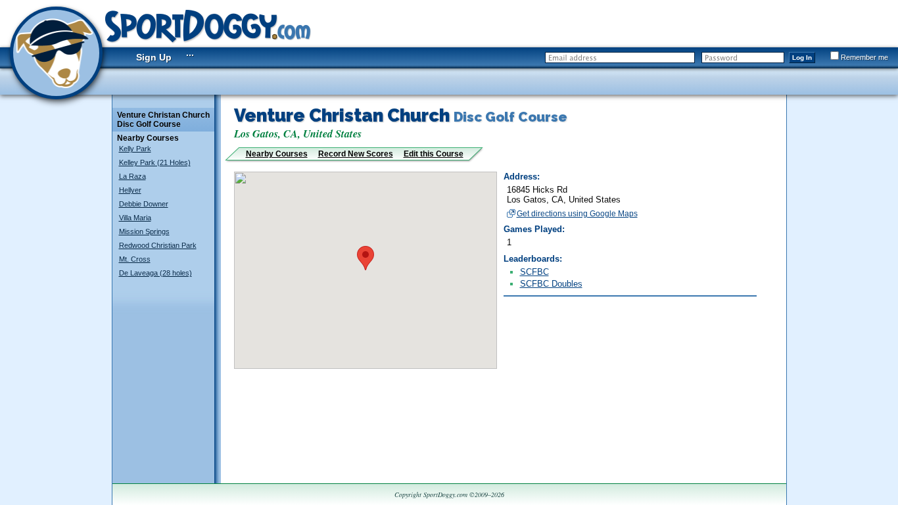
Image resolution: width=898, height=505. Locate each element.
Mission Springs (144, 231)
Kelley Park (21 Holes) (155, 162)
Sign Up (154, 57)
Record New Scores (355, 153)
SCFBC (534, 272)
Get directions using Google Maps (577, 213)
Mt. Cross (135, 259)
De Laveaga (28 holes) (155, 273)
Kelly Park (135, 149)
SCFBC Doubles (551, 284)
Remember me (864, 57)
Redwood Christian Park (158, 245)
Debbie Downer (143, 204)
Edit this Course (433, 153)
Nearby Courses (277, 153)
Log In (802, 57)
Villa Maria (135, 218)
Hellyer (130, 190)
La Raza (132, 176)
